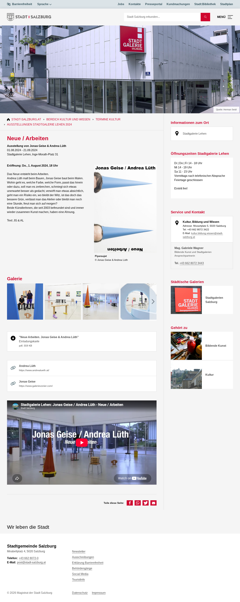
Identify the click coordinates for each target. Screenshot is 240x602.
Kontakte (135, 4)
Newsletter (78, 551)
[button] (130, 503)
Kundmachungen (178, 4)
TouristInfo (78, 579)
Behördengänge (82, 568)
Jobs (121, 4)
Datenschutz (80, 592)
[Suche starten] (205, 17)
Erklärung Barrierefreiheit (87, 562)
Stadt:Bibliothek (205, 4)
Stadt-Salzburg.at (26, 119)
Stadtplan (226, 4)
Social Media (80, 573)
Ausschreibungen (83, 557)
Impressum (99, 592)
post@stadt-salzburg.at (31, 562)
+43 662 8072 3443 (192, 263)
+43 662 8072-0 (28, 558)
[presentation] (153, 302)
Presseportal (153, 4)
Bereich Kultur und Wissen (68, 119)
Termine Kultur (108, 119)
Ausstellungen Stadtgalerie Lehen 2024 (39, 124)
